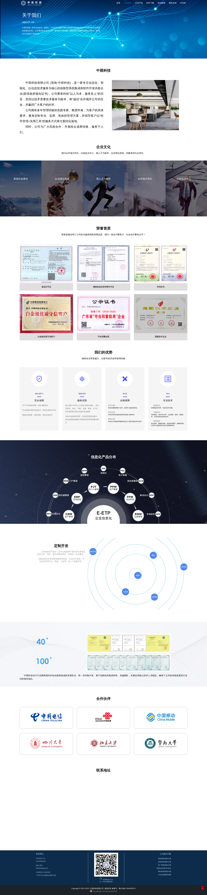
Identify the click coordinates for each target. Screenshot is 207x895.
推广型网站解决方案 (164, 865)
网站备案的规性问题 (164, 871)
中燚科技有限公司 (97, 888)
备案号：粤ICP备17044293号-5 (124, 888)
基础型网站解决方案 (164, 858)
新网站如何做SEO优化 (164, 868)
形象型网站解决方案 (164, 862)
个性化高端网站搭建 (164, 875)
